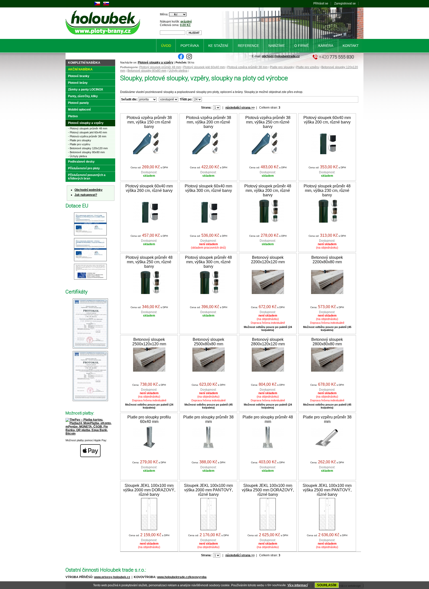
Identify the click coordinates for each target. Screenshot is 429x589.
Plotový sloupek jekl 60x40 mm (204, 67)
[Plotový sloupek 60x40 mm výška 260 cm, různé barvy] (149, 221)
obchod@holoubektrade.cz (281, 56)
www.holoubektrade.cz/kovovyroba (182, 577)
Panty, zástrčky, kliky (83, 96)
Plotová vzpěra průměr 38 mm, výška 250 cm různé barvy (267, 122)
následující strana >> (240, 107)
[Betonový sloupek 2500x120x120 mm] (149, 370)
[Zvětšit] (90, 235)
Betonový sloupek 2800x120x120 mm (268, 341)
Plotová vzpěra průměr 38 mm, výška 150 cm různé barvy (149, 122)
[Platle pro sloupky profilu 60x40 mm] (149, 448)
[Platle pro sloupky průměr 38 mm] (208, 448)
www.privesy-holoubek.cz (112, 577)
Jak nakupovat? (85, 195)
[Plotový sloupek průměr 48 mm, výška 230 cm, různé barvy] (327, 221)
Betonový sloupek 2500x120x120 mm (149, 341)
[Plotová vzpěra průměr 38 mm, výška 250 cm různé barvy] (268, 153)
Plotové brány (78, 83)
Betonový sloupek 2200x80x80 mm (327, 259)
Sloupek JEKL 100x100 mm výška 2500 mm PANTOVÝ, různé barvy (327, 490)
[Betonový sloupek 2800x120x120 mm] (268, 370)
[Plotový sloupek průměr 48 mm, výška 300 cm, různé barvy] (208, 293)
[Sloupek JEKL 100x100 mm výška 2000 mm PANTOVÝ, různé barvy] (208, 529)
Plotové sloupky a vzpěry (155, 62)
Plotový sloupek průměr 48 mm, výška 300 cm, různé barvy (208, 261)
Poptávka (189, 46)
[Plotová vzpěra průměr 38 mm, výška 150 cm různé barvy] (149, 153)
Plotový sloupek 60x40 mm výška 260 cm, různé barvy (149, 188)
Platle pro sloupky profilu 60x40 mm (149, 419)
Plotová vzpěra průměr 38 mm (247, 67)
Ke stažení (218, 46)
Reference (248, 46)
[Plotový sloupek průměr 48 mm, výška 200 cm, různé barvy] (268, 221)
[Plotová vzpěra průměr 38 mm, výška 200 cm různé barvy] (208, 153)
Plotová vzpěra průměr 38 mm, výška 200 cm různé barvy (208, 122)
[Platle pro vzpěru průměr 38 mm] (327, 448)
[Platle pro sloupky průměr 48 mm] (268, 448)
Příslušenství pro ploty (84, 168)
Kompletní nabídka (84, 62)
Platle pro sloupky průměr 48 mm (268, 419)
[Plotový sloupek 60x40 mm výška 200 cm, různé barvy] (327, 153)
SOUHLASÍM (326, 585)
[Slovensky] (106, 4)
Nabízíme (276, 46)
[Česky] (97, 4)
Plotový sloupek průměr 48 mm (160, 67)
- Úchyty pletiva (77, 156)
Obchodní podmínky (88, 190)
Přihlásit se (320, 3)
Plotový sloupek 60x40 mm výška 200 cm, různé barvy (327, 120)
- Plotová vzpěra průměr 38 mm (87, 136)
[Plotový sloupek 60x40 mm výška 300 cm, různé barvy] (208, 221)
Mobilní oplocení (79, 109)
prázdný (186, 21)
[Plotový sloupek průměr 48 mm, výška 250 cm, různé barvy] (149, 293)
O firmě (301, 46)
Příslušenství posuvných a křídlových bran (87, 176)
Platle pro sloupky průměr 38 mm (208, 419)
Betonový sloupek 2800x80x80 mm (327, 341)
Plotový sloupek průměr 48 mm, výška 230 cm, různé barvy (327, 190)
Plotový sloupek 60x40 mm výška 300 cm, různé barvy (208, 188)
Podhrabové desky (81, 161)
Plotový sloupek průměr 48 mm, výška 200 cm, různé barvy (267, 190)
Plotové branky (78, 76)
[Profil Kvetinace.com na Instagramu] (189, 58)
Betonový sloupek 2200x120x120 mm (268, 259)
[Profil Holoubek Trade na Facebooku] (181, 58)
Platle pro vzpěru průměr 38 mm (327, 419)
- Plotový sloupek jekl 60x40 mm (87, 132)
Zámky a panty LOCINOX (85, 89)
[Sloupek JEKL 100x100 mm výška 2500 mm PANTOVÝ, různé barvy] (327, 529)
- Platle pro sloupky (79, 140)
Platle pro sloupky (282, 67)
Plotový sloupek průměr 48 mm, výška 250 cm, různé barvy (149, 261)
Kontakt (351, 46)
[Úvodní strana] (104, 35)
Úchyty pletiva (178, 70)
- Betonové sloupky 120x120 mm (88, 148)
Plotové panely (78, 103)
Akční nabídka (80, 69)
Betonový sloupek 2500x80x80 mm (208, 341)
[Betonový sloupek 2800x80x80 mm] (327, 370)
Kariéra (325, 46)
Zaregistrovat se (345, 3)
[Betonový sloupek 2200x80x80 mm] (327, 293)
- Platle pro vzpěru (79, 144)
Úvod (166, 46)
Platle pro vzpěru (307, 67)
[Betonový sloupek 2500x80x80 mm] (208, 370)
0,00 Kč (185, 25)
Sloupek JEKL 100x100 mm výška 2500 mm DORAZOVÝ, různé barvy (268, 490)
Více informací (297, 585)
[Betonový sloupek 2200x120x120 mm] (268, 293)
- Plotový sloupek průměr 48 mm (87, 128)
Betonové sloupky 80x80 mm (146, 70)
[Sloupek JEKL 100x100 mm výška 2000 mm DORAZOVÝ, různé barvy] (149, 529)
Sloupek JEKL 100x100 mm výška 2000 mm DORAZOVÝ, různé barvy (149, 490)
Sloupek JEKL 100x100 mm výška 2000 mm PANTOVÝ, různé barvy (208, 490)
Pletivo (73, 116)
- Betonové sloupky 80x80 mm (86, 152)
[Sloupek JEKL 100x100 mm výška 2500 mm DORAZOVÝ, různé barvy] (268, 529)
